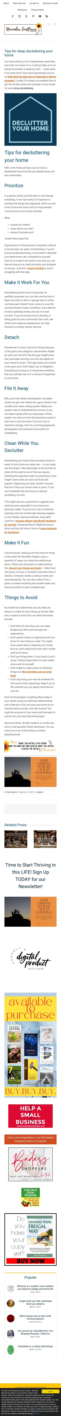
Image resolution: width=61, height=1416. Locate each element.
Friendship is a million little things (35, 1346)
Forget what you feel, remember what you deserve (35, 1302)
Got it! (51, 1391)
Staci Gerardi (12, 792)
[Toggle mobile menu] (55, 24)
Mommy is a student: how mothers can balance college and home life (35, 1287)
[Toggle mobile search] (49, 24)
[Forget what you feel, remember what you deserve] (11, 1301)
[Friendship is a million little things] (10, 1346)
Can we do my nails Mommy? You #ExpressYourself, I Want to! (35, 1332)
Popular (30, 1277)
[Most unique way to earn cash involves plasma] (11, 1316)
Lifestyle (39, 792)
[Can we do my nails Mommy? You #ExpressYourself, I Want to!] (11, 1331)
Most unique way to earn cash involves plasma (35, 1317)
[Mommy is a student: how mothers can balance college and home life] (11, 1286)
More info (36, 1413)
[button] (6, 839)
